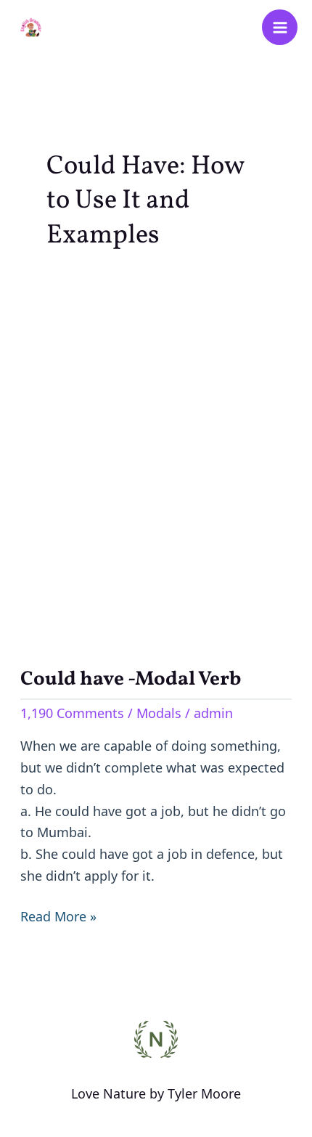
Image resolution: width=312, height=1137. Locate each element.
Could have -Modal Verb (130, 679)
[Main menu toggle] (279, 27)
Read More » (58, 915)
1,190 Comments (72, 713)
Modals (158, 713)
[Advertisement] (156, 457)
